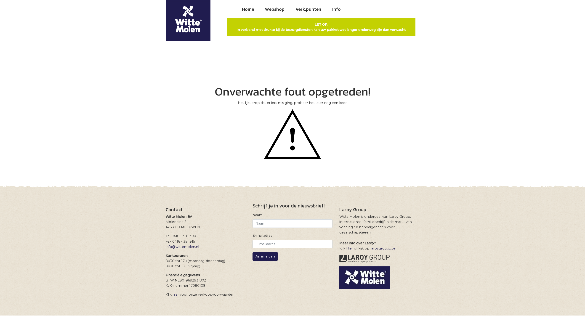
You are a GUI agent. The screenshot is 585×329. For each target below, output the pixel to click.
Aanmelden (265, 256)
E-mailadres (262, 235)
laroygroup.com (384, 248)
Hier (349, 248)
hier (176, 294)
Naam (258, 215)
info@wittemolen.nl (182, 247)
